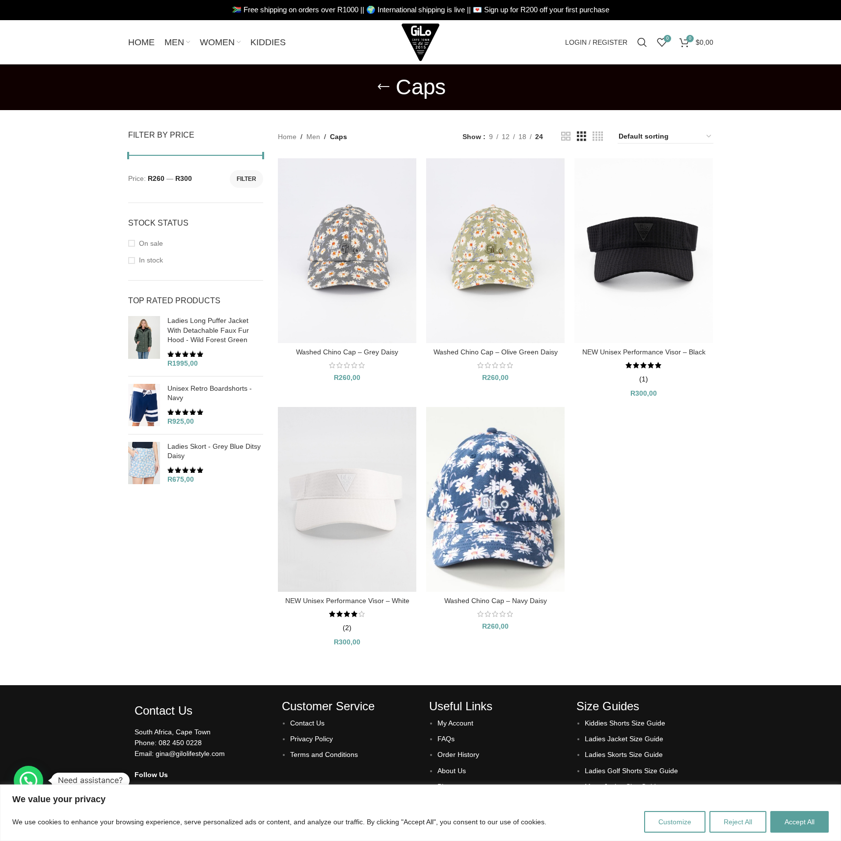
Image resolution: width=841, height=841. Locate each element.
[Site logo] (421, 42)
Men (313, 137)
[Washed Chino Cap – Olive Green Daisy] (495, 250)
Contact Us (307, 723)
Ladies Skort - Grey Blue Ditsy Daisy (214, 451)
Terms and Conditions (324, 754)
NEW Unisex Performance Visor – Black (643, 352)
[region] (420, 812)
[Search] (642, 42)
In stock (151, 260)
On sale (151, 243)
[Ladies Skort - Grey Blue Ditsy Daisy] (144, 463)
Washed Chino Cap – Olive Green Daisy (496, 352)
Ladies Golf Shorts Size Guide (631, 771)
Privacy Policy (311, 739)
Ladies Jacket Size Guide (624, 739)
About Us (451, 771)
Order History (458, 754)
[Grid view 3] (581, 136)
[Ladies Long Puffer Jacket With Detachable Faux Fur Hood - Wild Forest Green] (144, 342)
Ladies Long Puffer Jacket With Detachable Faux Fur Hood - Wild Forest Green (208, 330)
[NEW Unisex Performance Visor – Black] (643, 250)
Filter (246, 178)
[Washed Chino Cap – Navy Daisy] (495, 499)
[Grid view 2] (565, 136)
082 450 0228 (180, 743)
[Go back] (383, 87)
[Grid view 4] (598, 136)
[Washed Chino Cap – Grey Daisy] (347, 250)
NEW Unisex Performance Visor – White (347, 601)
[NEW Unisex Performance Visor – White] (347, 499)
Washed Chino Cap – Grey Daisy (347, 352)
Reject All (738, 822)
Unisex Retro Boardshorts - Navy (209, 393)
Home (287, 137)
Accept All (799, 822)
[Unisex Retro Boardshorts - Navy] (144, 405)
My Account (455, 723)
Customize (674, 822)
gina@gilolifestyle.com (190, 753)
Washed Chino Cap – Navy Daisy (495, 601)
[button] (28, 780)
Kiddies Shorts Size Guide (625, 723)
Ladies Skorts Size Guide (624, 754)
